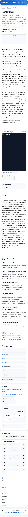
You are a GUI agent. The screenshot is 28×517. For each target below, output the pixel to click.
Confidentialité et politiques (17, 512)
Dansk (4, 487)
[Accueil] (19, 2)
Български (5, 481)
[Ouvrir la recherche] (22, 2)
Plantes (9, 8)
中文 (3, 490)
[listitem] (5, 177)
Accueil (3, 8)
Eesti (3, 499)
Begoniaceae (6, 371)
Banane (5, 350)
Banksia (5, 354)
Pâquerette (6, 375)
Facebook (8, 415)
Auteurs (7, 512)
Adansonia (6, 362)
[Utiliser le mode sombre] (25, 2)
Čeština (4, 484)
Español (4, 496)
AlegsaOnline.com (7, 389)
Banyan (5, 358)
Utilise (6, 187)
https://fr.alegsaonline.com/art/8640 (14, 394)
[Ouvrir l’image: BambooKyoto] (14, 152)
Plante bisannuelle (8, 379)
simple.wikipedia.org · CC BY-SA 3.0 (11, 172)
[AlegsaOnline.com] (8, 2)
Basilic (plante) (7, 366)
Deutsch (4, 493)
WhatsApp (20, 411)
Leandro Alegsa (12, 29)
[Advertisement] (14, 40)
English (4, 502)
